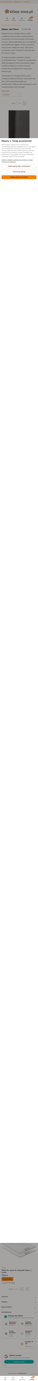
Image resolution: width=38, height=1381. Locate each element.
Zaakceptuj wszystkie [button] (19, 177)
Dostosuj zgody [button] (19, 172)
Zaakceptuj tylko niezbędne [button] (19, 166)
